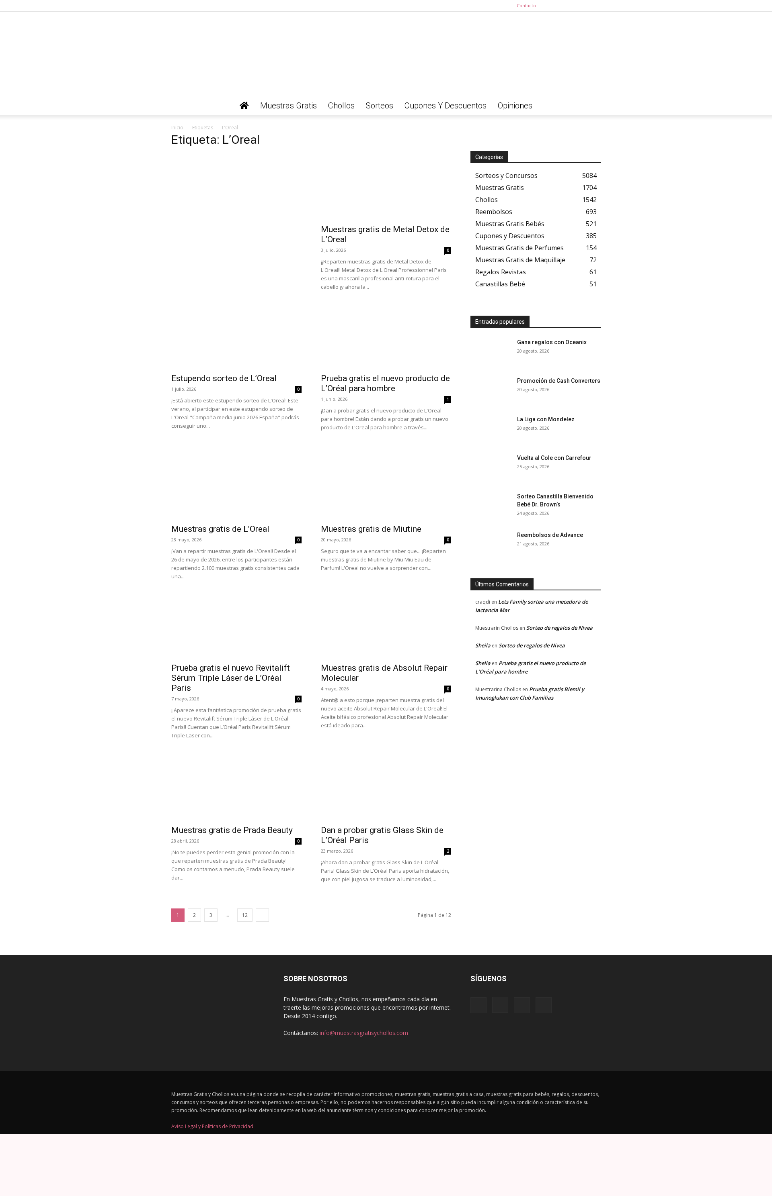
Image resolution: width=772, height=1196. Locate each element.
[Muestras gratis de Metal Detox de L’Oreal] (386, 187)
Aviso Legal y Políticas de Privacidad (212, 1126)
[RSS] (581, 5)
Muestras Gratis (288, 105)
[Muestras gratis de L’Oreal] (236, 487)
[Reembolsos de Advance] (490, 545)
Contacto (526, 5)
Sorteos (379, 105)
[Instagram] (568, 5)
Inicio (177, 127)
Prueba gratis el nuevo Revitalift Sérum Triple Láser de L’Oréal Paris (230, 678)
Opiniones (515, 105)
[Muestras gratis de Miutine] (386, 487)
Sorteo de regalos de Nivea (559, 627)
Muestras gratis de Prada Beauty (232, 830)
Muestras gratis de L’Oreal (220, 529)
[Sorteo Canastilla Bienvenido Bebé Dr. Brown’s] (490, 506)
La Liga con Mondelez (546, 419)
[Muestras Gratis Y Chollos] (386, 54)
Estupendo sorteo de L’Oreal (224, 378)
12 (245, 915)
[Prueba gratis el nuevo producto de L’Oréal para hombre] (386, 336)
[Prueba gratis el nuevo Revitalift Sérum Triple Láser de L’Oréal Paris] (236, 626)
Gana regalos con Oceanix (552, 342)
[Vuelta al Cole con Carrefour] (490, 468)
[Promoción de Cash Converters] (490, 391)
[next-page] (262, 915)
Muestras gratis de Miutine (371, 529)
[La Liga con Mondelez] (490, 429)
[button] (591, 106)
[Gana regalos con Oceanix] (490, 352)
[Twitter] (595, 5)
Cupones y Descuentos (445, 105)
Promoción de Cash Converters (558, 381)
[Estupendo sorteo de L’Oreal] (236, 336)
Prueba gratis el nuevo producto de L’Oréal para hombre (385, 383)
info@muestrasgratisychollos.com (364, 1033)
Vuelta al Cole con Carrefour (554, 458)
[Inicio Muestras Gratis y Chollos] (244, 105)
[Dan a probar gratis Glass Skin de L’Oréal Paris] (386, 788)
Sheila (483, 645)
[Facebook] (555, 5)
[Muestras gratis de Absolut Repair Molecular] (386, 626)
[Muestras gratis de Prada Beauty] (236, 788)
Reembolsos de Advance (550, 535)
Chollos (341, 105)
